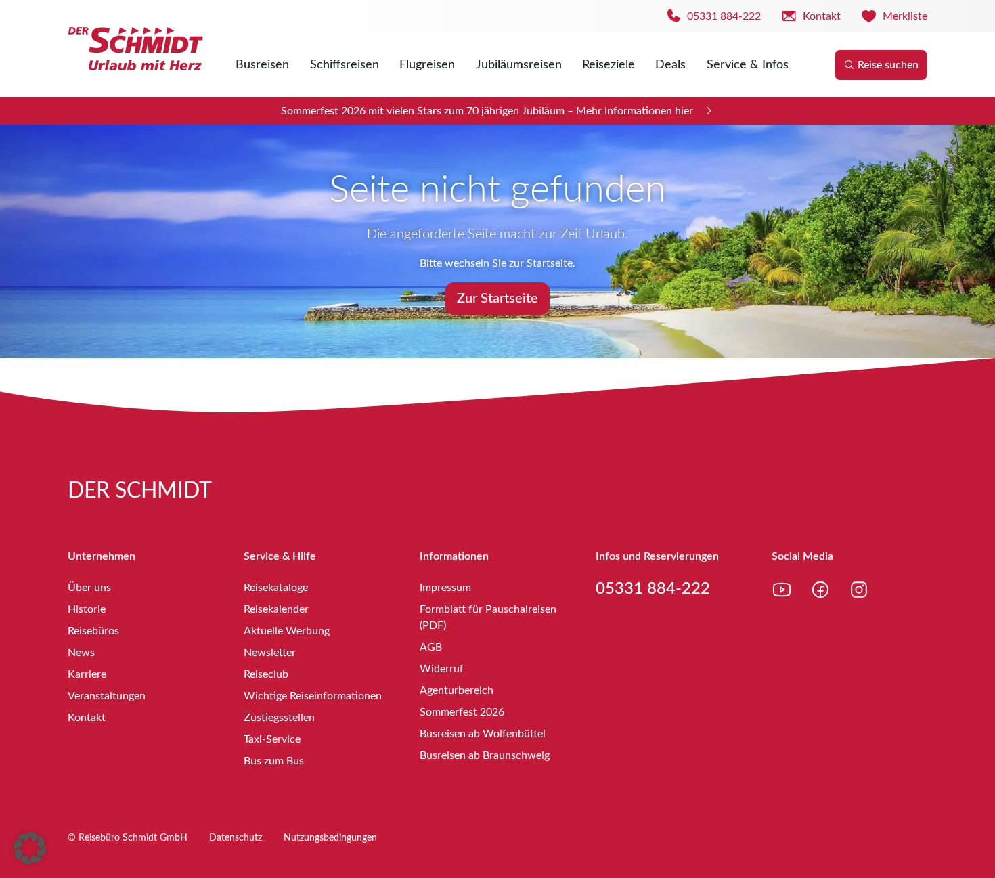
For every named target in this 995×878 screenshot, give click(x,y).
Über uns (89, 587)
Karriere (87, 674)
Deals (670, 65)
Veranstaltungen (107, 695)
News (81, 652)
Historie (87, 609)
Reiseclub (266, 674)
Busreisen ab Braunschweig (485, 755)
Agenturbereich (456, 690)
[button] (30, 848)
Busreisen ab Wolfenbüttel (483, 733)
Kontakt (87, 717)
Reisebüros (93, 630)
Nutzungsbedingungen (330, 838)
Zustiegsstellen (279, 717)
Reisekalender (276, 609)
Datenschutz (235, 838)
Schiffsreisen (344, 65)
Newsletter (270, 652)
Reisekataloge (276, 587)
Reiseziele (608, 65)
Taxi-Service (272, 739)
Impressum (445, 587)
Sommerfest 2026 (462, 712)
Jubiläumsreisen (519, 65)
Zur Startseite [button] (497, 298)
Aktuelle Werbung (287, 630)
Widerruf (442, 668)
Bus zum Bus (274, 760)
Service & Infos (748, 65)
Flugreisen (427, 65)
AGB (431, 647)
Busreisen (262, 65)
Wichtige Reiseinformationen (313, 695)
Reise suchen (888, 65)
